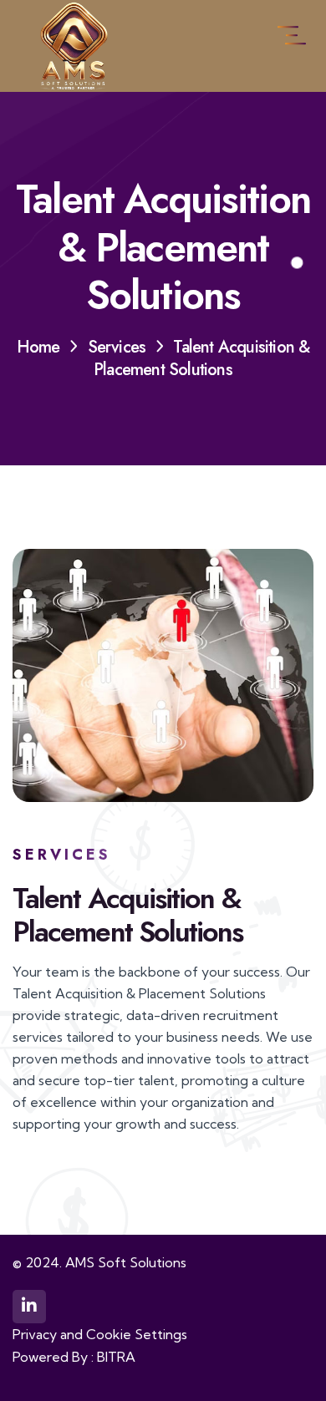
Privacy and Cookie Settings (100, 1334)
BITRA (116, 1356)
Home (38, 347)
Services (117, 347)
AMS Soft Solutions (125, 1262)
